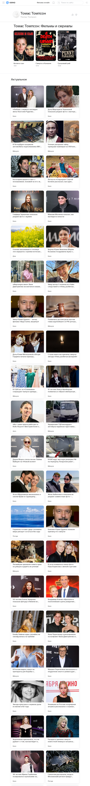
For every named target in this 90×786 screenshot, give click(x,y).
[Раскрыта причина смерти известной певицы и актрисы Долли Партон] (62, 732)
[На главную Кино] (12, 2)
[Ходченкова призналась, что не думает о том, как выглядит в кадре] (27, 732)
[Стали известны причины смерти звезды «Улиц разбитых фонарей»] (62, 347)
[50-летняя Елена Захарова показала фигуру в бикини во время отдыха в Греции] (27, 592)
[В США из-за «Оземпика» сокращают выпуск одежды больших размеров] (27, 382)
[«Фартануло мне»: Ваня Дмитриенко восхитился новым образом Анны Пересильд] (27, 277)
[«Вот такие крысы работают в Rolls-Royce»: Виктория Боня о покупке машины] (27, 417)
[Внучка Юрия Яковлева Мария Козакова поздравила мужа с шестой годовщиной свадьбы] (62, 242)
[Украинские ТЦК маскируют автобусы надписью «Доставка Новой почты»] (62, 417)
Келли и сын (19, 63)
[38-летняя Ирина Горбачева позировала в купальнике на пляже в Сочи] (27, 767)
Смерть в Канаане (43, 63)
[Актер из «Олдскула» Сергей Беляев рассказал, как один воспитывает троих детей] (62, 172)
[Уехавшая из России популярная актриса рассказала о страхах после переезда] (62, 697)
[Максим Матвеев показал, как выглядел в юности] (62, 207)
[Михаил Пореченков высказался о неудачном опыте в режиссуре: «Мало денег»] (62, 662)
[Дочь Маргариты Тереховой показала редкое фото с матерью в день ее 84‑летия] (62, 102)
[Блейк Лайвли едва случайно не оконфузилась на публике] (27, 627)
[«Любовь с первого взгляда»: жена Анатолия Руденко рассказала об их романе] (27, 102)
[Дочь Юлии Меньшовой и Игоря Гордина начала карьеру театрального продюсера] (27, 347)
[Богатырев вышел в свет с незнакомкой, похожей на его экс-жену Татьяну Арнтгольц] (27, 172)
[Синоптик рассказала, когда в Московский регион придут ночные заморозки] (62, 767)
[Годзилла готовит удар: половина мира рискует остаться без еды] (27, 522)
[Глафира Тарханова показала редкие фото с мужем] (27, 207)
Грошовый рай (64, 63)
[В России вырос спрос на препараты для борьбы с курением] (27, 662)
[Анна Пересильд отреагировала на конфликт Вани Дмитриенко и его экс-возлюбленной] (62, 627)
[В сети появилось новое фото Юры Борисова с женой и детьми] (62, 557)
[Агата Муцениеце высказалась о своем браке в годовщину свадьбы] (27, 487)
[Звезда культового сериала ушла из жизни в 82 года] (27, 697)
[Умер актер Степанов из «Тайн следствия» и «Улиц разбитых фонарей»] (62, 277)
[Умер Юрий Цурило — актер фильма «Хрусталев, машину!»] (27, 312)
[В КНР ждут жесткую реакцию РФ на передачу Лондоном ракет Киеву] (62, 452)
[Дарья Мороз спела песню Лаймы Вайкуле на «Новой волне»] (27, 452)
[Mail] (7, 2)
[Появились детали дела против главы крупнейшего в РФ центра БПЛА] (62, 312)
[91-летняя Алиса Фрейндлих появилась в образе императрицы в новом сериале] (62, 382)
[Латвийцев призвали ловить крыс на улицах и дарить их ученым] (27, 557)
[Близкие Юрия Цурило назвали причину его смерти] (62, 522)
